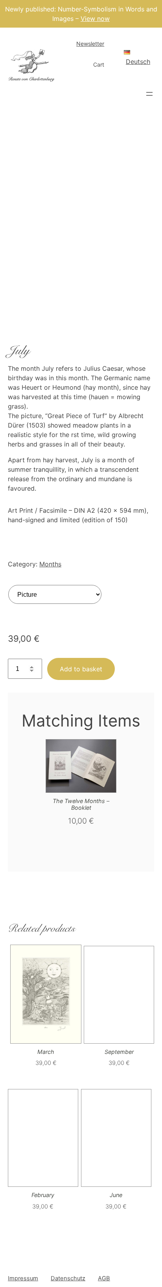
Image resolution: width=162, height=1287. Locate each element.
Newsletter (90, 43)
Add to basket (81, 669)
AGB (104, 1278)
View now (95, 18)
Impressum (23, 1278)
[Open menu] (149, 94)
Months (50, 564)
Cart (98, 64)
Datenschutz (68, 1278)
